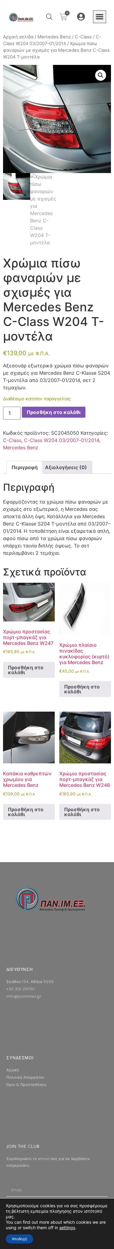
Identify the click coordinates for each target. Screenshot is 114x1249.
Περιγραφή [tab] (25, 467)
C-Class (83, 37)
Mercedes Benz (54, 37)
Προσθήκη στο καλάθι (54, 412)
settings (67, 1227)
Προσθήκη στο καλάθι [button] (25, 669)
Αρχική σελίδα (18, 37)
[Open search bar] (49, 16)
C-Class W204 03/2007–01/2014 (61, 440)
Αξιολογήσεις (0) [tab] (66, 467)
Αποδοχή (19, 1239)
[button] (99, 16)
